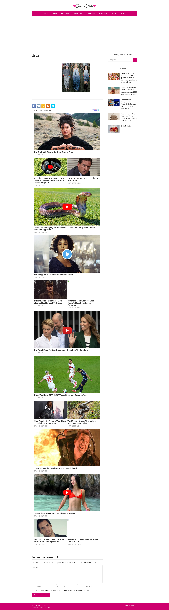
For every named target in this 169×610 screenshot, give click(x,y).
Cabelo (122, 13)
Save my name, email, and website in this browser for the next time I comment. (62, 590)
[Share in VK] (38, 106)
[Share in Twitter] (53, 106)
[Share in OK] (43, 106)
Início (46, 13)
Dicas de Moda (37, 605)
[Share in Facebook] (34, 106)
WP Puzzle (134, 605)
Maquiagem (90, 13)
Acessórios (103, 13)
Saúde (113, 13)
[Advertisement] (84, 35)
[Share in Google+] (48, 106)
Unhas (54, 13)
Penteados (65, 13)
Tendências (77, 13)
